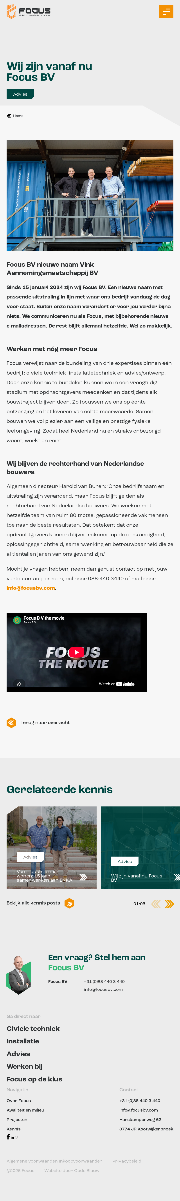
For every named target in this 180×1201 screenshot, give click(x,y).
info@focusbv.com (103, 990)
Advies (20, 94)
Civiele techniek (33, 1029)
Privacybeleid (126, 1161)
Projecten (17, 1120)
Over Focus (19, 1101)
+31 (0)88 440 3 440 (104, 982)
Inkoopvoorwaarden (81, 1161)
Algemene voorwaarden (33, 1161)
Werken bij (25, 1066)
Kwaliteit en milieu (25, 1110)
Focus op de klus (34, 1079)
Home (18, 116)
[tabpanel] (51, 847)
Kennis (14, 1129)
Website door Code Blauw (71, 1171)
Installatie (23, 1041)
